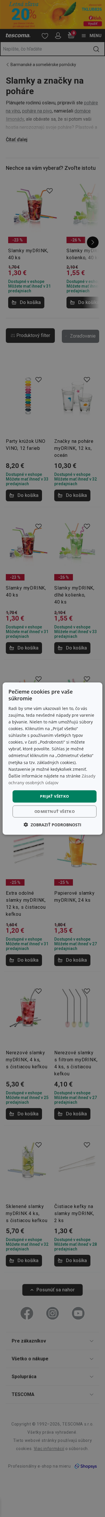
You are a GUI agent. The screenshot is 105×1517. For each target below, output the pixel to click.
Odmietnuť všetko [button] (54, 811)
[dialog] (52, 759)
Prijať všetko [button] (54, 796)
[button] (52, 824)
